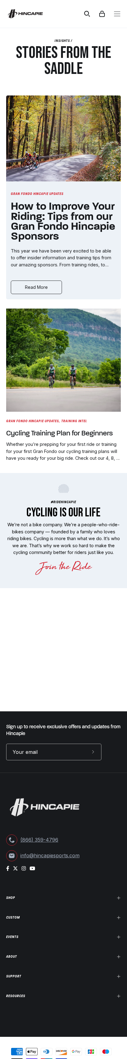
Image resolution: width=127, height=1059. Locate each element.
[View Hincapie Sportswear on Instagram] (24, 868)
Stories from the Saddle (63, 60)
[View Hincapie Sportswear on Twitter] (15, 868)
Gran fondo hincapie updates (37, 194)
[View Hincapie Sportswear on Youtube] (32, 868)
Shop (10, 897)
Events (12, 937)
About (11, 956)
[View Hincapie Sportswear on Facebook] (7, 868)
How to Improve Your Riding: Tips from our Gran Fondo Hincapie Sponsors (63, 222)
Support (13, 976)
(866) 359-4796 (39, 840)
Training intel (74, 421)
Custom (13, 917)
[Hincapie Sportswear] (30, 14)
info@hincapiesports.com (50, 855)
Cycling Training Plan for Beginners (59, 433)
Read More (36, 287)
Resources (15, 996)
